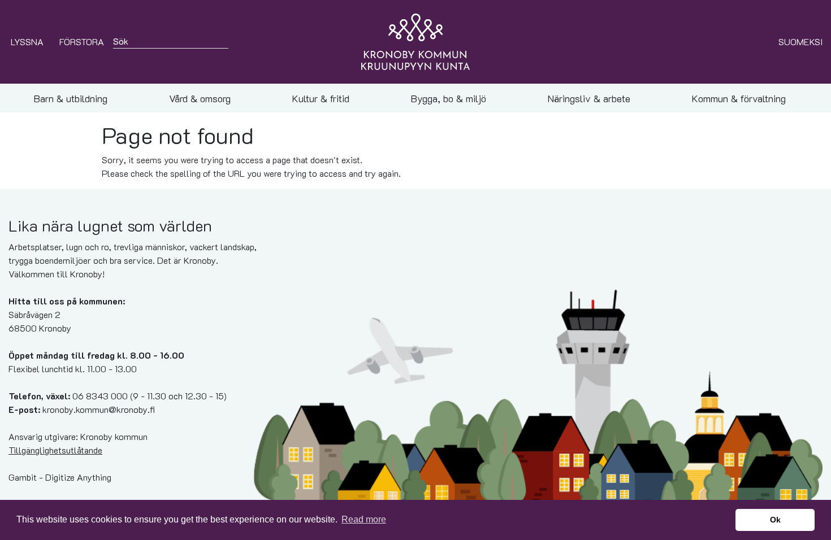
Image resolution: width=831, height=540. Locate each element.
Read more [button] (363, 519)
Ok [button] (775, 519)
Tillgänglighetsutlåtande (55, 450)
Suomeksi (800, 41)
